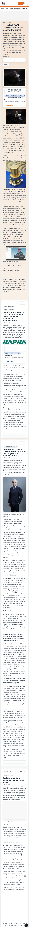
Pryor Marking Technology (13, 822)
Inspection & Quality (8, 775)
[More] (27, 9)
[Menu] (26, 3)
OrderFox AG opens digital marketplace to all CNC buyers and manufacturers (14, 452)
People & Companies (15, 8)
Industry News (7, 22)
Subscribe (20, 3)
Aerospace (6, 64)
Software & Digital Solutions (10, 446)
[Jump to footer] (26, 925)
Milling (23, 8)
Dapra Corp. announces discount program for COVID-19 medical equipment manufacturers (14, 316)
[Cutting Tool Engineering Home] (3, 3)
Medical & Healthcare (9, 309)
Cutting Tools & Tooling (9, 306)
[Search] (15, 3)
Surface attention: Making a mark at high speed (13, 780)
